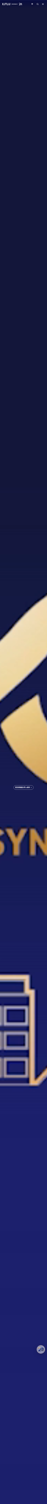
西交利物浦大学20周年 (22, 787)
